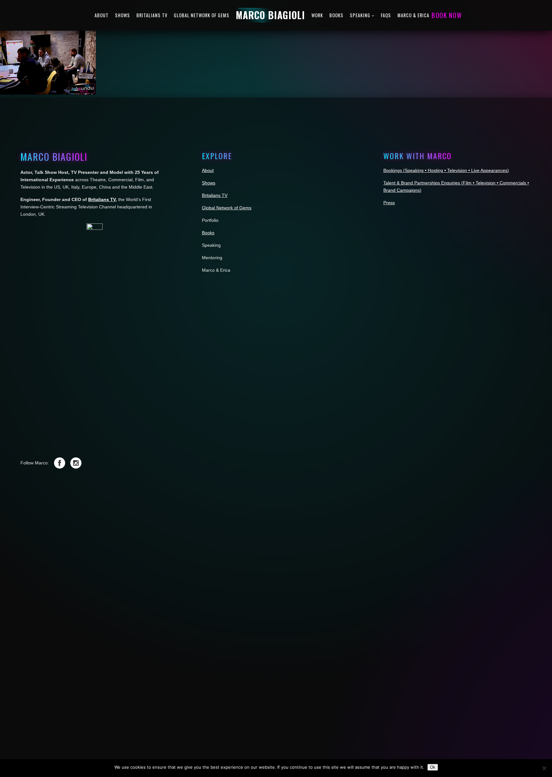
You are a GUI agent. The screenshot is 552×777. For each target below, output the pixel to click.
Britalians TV (102, 199)
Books (208, 232)
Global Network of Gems (226, 207)
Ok (432, 767)
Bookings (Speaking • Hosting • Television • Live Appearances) (446, 170)
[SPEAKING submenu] (373, 15)
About (208, 170)
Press (389, 202)
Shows (208, 182)
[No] (544, 768)
